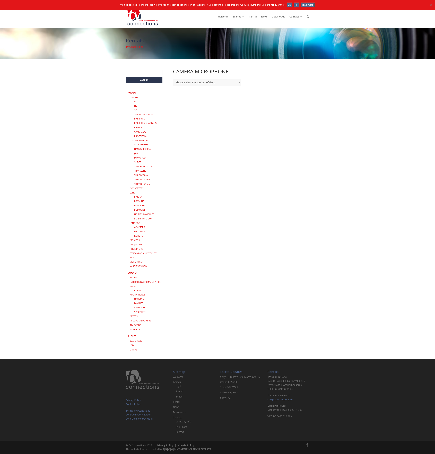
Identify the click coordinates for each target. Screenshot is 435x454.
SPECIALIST (139, 311)
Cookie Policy (133, 404)
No (296, 4)
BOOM (137, 290)
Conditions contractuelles (140, 418)
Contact (294, 16)
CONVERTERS (137, 188)
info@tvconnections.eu (280, 399)
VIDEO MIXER (136, 261)
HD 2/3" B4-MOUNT (144, 214)
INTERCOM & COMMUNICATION (145, 281)
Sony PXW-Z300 (229, 387)
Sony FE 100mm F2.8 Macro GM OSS (240, 376)
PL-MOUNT (139, 209)
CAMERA (134, 97)
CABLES (138, 127)
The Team (181, 426)
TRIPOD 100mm (142, 179)
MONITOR (135, 240)
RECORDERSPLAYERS (140, 320)
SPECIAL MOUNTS (143, 166)
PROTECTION (140, 136)
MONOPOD (140, 157)
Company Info (183, 421)
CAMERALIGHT (141, 131)
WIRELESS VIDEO (138, 266)
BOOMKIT (135, 277)
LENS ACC (135, 223)
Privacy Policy (133, 400)
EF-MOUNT (139, 205)
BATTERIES (139, 118)
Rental (253, 16)
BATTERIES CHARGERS (145, 122)
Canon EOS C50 (229, 382)
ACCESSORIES (141, 144)
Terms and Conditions (138, 410)
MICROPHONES (137, 294)
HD (135, 105)
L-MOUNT (139, 196)
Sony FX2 (225, 397)
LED (132, 345)
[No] (430, 5)
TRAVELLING (140, 170)
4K (135, 101)
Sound (179, 391)
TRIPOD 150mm (142, 184)
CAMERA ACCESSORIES (141, 114)
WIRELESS (135, 329)
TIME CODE (135, 325)
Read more (307, 4)
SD (135, 110)
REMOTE (138, 235)
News (264, 16)
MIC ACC (134, 286)
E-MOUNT (139, 201)
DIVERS (133, 349)
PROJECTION (136, 244)
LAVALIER (138, 303)
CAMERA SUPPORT (139, 140)
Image (179, 396)
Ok (289, 4)
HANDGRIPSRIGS (142, 148)
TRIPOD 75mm (141, 175)
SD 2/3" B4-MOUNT (143, 218)
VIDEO (132, 92)
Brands (237, 16)
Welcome (223, 16)
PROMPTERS (136, 248)
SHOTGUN (139, 307)
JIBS (136, 153)
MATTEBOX (139, 231)
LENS (132, 192)
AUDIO (132, 272)
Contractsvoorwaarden (138, 414)
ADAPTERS (139, 227)
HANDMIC (139, 298)
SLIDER (137, 162)
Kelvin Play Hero (229, 392)
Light (178, 386)
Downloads (278, 16)
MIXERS (134, 316)
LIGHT (132, 336)
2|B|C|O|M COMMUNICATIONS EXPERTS (187, 449)
